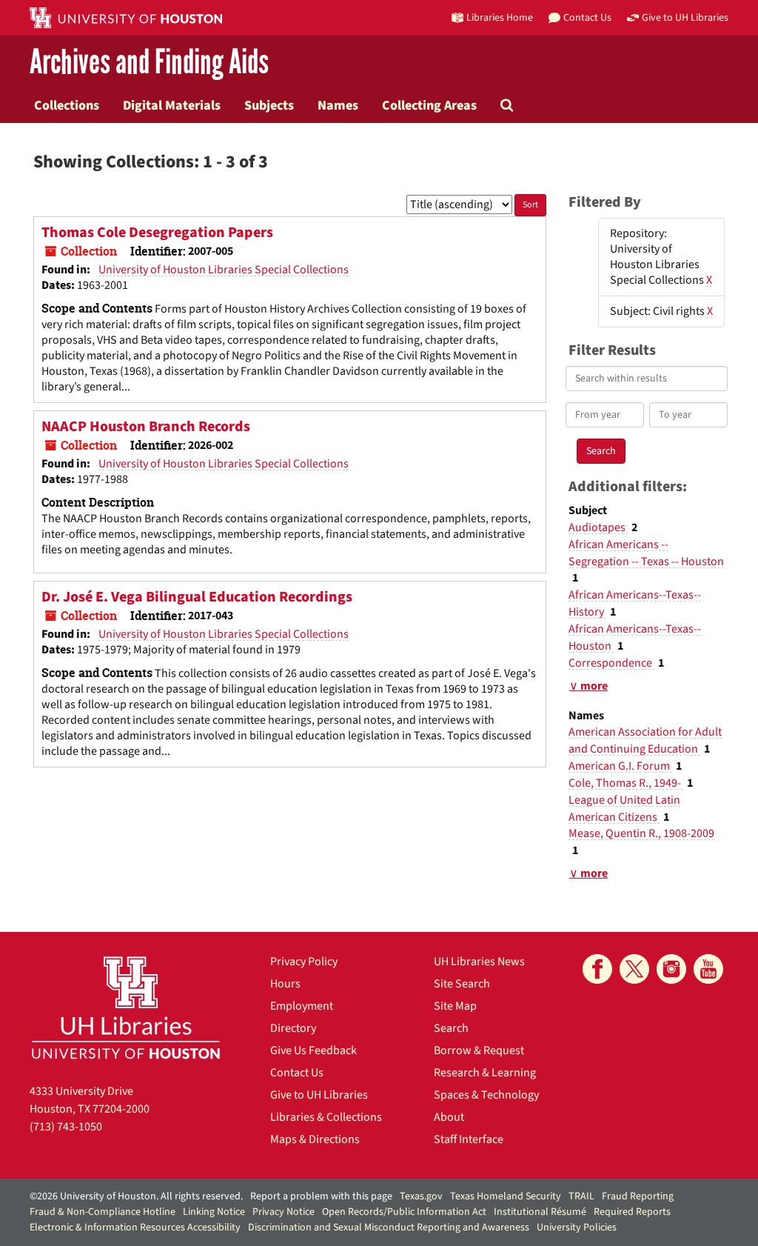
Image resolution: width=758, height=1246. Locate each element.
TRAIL (581, 1196)
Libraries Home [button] (499, 17)
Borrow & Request (479, 1050)
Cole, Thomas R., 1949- (625, 783)
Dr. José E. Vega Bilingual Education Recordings (196, 597)
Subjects (269, 105)
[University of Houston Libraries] (126, 1007)
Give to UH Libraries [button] (685, 17)
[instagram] (671, 969)
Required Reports (632, 1212)
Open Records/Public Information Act (404, 1212)
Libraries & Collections (326, 1117)
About (449, 1117)
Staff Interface (468, 1139)
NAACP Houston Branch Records (145, 426)
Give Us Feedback (313, 1050)
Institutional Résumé (540, 1212)
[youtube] (708, 969)
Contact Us (296, 1073)
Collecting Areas (429, 105)
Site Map (455, 1006)
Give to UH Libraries (319, 1095)
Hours (285, 984)
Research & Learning (485, 1073)
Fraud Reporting (638, 1196)
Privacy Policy (304, 961)
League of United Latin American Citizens (624, 808)
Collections (66, 105)
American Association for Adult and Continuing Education (645, 740)
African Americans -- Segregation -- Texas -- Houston (646, 553)
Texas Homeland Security (505, 1196)
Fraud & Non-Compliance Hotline (102, 1212)
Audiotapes (598, 527)
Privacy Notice (283, 1212)
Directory (293, 1028)
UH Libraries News (479, 961)
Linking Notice (214, 1212)
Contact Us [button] (587, 17)
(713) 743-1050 (66, 1127)
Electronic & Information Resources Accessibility (135, 1227)
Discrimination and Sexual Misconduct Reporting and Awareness (388, 1227)
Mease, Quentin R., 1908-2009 (641, 833)
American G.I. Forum (620, 766)
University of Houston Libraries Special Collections (223, 269)
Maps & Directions (315, 1139)
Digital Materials (172, 105)
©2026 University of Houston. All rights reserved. (136, 1196)
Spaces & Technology (486, 1095)
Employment (301, 1006)
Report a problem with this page (321, 1196)
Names (338, 105)
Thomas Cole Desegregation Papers (157, 232)
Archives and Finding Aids (149, 62)
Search (451, 1028)
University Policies (577, 1227)
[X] (634, 969)
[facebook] (597, 969)
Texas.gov (421, 1196)
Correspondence (611, 663)
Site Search (462, 984)
